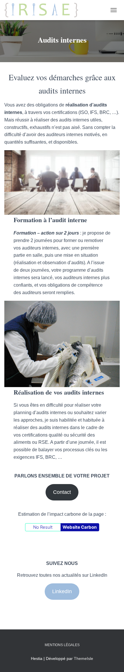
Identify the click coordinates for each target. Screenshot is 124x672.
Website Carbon (80, 527)
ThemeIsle (83, 658)
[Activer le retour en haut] (112, 660)
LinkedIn (62, 591)
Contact (62, 492)
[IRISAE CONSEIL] (43, 10)
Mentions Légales (62, 645)
